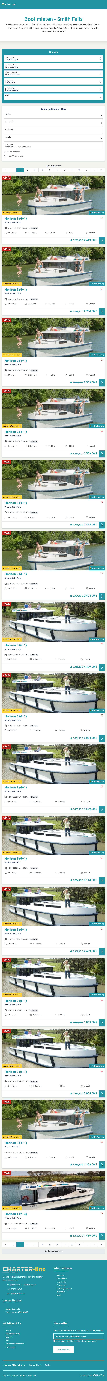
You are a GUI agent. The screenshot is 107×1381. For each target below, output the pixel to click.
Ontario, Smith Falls (13, 222)
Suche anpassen (52, 1251)
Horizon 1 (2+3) (16, 1214)
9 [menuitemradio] (79, 170)
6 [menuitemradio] (57, 170)
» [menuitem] (101, 170)
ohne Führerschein (15, 156)
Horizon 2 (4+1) (16, 218)
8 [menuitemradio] (72, 170)
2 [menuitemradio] (27, 170)
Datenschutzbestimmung (82, 1341)
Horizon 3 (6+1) (16, 645)
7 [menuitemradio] (64, 170)
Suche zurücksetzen (53, 166)
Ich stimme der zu (75, 1341)
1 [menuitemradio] (20, 170)
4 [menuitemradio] (42, 170)
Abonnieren (64, 1350)
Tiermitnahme (14, 152)
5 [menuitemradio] (49, 170)
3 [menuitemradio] (34, 170)
